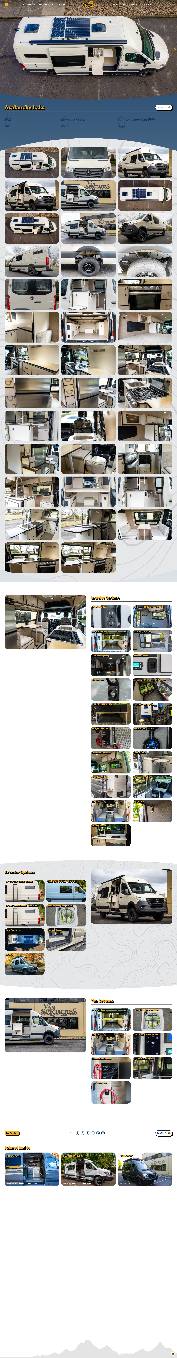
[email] (103, 1133)
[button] (6, 4)
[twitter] (82, 1133)
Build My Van (29, 4)
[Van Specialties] (88, 4)
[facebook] (77, 1133)
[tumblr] (93, 1133)
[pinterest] (87, 1133)
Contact (147, 4)
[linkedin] (98, 1133)
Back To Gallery (12, 1133)
